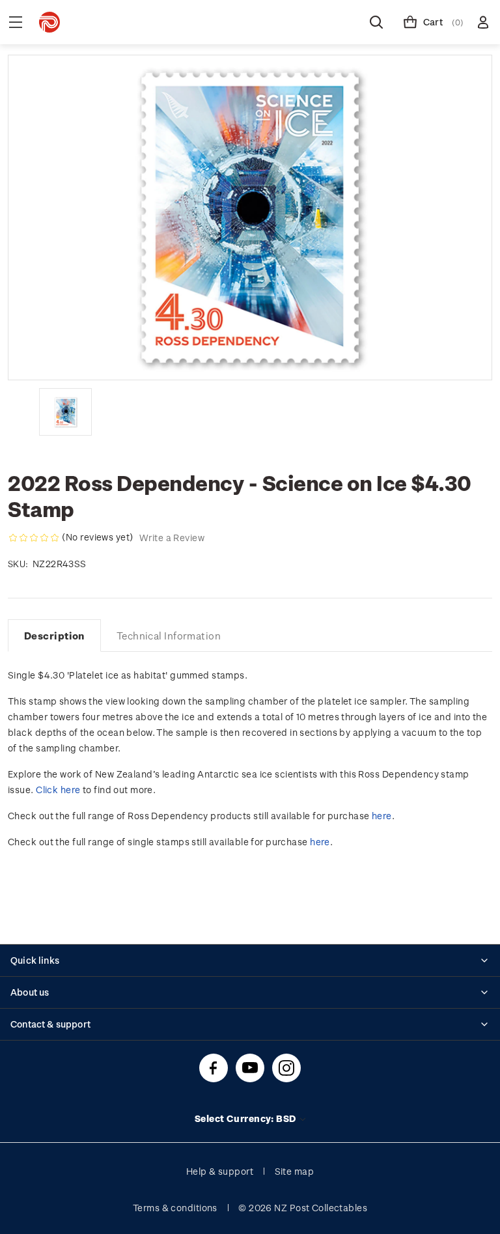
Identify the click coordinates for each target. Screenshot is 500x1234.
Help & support (219, 1171)
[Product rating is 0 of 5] (34, 538)
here (382, 815)
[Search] (376, 22)
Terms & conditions (175, 1207)
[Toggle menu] (15, 22)
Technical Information (169, 635)
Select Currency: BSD (246, 1118)
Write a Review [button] (171, 537)
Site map (294, 1171)
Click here (58, 789)
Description (54, 635)
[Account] (483, 22)
